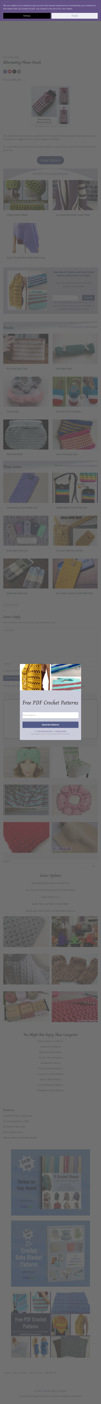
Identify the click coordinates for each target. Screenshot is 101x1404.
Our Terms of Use (45, 731)
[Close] (77, 667)
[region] (50, 10)
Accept (75, 16)
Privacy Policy (61, 731)
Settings (26, 16)
